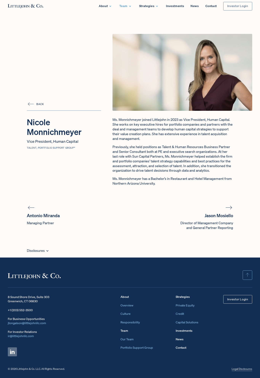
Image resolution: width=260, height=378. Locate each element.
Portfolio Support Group (136, 348)
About (103, 6)
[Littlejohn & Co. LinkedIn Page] (12, 351)
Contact (211, 6)
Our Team (127, 339)
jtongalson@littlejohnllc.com (27, 323)
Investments (175, 6)
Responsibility (130, 322)
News (195, 6)
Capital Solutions (187, 322)
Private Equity (185, 305)
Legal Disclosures (242, 369)
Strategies (146, 6)
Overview (126, 305)
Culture (125, 314)
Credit (180, 314)
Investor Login (237, 6)
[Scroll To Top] (247, 275)
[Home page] (25, 6)
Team (123, 6)
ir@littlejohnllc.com (21, 336)
